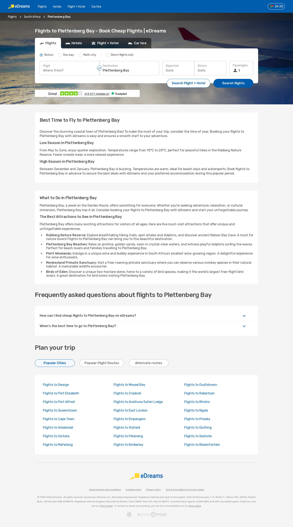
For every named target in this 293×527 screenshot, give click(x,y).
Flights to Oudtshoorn (200, 385)
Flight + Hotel (76, 6)
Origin (46, 66)
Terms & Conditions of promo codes (185, 489)
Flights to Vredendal (58, 427)
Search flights (233, 83)
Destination (110, 66)
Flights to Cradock (127, 393)
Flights (42, 6)
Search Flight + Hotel (188, 83)
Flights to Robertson (199, 393)
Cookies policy (133, 489)
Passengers (240, 65)
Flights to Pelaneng (128, 436)
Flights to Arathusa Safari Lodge (138, 402)
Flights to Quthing (198, 427)
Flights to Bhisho (197, 402)
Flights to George (56, 385)
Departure (172, 66)
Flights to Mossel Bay (129, 385)
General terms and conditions (105, 489)
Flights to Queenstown (60, 410)
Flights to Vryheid (127, 427)
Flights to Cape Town (58, 419)
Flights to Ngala (196, 410)
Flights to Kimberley (128, 445)
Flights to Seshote (198, 436)
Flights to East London (130, 410)
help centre (195, 506)
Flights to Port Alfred (59, 402)
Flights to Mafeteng (58, 445)
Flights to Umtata (56, 436)
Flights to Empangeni (130, 419)
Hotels (57, 6)
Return (202, 66)
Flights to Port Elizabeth (61, 393)
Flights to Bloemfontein (202, 445)
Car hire (96, 6)
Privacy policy (153, 489)
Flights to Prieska (197, 419)
